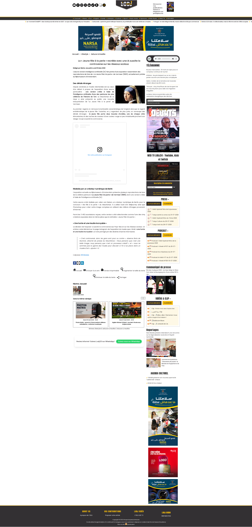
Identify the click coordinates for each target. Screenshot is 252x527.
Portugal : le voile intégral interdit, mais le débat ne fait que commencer (154, 22)
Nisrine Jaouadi (86, 68)
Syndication (131, 524)
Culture (118, 18)
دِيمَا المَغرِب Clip (157, 312)
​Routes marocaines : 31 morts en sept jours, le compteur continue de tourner (162, 71)
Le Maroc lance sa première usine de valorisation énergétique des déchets (159, 95)
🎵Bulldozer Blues (158, 321)
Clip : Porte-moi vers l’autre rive (163, 308)
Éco (90, 18)
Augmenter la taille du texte (134, 271)
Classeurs (168, 204)
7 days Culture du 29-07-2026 (163, 221)
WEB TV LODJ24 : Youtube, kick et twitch (163, 157)
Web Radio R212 (166, 516)
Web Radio (153, 18)
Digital (96, 18)
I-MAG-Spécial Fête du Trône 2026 (164, 218)
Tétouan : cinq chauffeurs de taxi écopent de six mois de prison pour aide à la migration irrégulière (162, 89)
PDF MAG (170, 18)
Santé (103, 18)
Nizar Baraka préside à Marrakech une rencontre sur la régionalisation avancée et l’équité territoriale (162, 335)
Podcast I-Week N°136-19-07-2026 (164, 261)
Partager (123, 277)
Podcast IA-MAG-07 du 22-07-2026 (164, 257)
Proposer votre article (112, 515)
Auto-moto (134, 18)
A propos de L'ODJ (86, 515)
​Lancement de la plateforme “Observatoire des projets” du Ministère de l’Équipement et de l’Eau (170, 362)
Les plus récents (154, 204)
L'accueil (77, 18)
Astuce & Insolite (98, 54)
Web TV (162, 18)
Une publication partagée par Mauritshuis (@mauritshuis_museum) (100, 180)
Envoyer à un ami (92, 271)
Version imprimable (111, 271)
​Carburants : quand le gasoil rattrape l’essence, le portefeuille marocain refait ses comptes (99, 22)
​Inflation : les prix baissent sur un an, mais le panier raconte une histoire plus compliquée (161, 76)
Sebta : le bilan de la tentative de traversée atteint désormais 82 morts (161, 82)
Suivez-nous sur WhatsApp (129, 341)
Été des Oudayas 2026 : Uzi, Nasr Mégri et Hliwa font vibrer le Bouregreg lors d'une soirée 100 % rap (162, 272)
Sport (125, 18)
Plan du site (121, 524)
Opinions (143, 18)
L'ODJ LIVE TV (139, 515)
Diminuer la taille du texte (105, 277)
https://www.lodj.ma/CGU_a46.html (163, 194)
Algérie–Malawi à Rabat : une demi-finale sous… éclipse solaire (126, 323)
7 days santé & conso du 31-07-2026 (165, 215)
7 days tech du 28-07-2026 (162, 224)
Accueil (75, 54)
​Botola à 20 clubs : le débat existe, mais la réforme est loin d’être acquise (202, 22)
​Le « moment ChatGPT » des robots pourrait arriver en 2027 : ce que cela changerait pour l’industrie (35, 22)
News (85, 18)
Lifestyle (110, 18)
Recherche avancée (153, 103)
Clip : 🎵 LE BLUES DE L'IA (160, 324)
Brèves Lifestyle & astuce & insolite (102, 329)
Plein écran (175, 164)
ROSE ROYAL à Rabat (155, 383)
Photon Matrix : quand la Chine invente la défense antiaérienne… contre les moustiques (90, 323)
